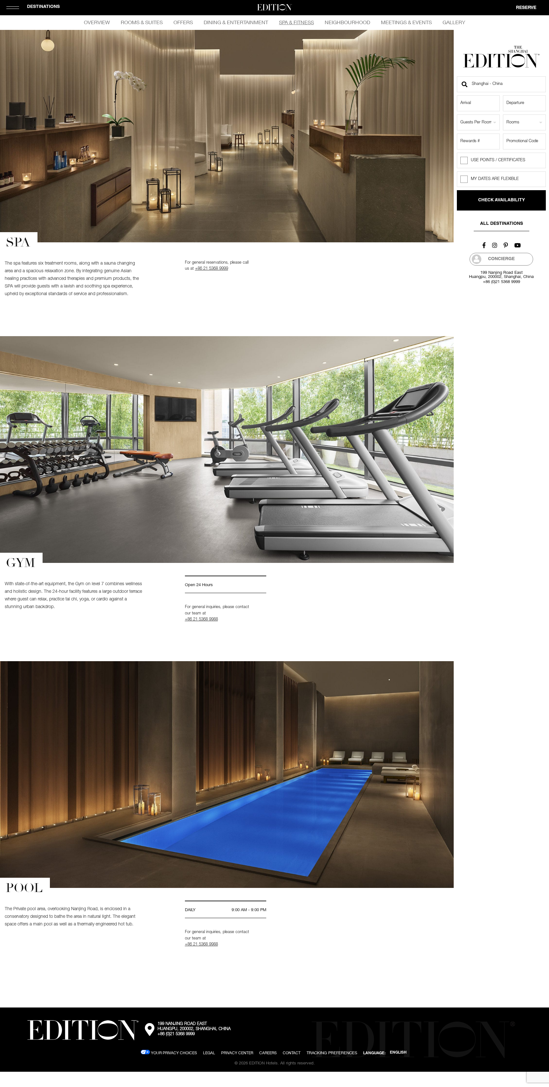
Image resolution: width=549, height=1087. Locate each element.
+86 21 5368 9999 (211, 269)
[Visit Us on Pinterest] (506, 245)
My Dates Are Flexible (495, 179)
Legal (209, 1052)
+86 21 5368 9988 (201, 620)
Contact (292, 1052)
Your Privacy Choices (173, 1052)
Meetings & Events (406, 22)
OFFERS (183, 22)
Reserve (526, 8)
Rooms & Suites (142, 22)
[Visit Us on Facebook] (484, 245)
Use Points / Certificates (498, 160)
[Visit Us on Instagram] (494, 245)
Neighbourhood (347, 22)
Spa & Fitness (296, 22)
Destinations (43, 7)
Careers (268, 1052)
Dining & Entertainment (236, 22)
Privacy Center (237, 1052)
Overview (97, 22)
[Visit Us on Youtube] (517, 245)
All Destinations (501, 224)
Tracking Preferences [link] (332, 1052)
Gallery (454, 22)
